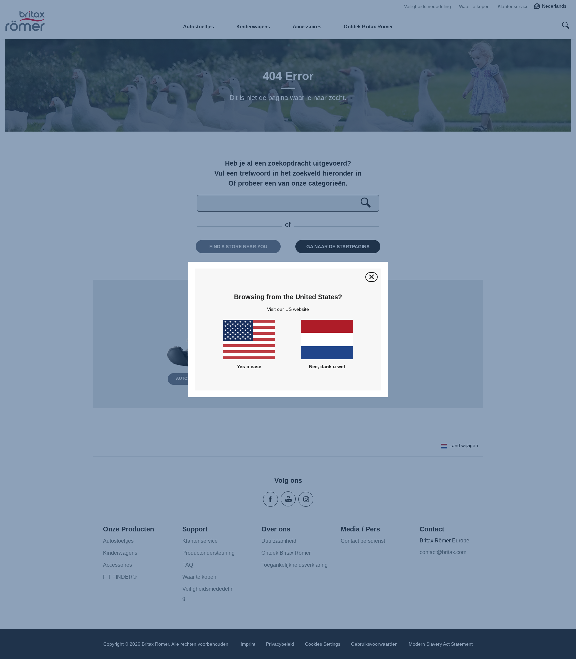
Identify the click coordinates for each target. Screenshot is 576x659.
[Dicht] (371, 277)
